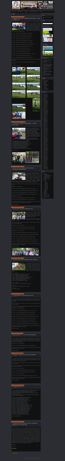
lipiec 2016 (44, 132)
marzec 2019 (45, 107)
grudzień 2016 (45, 128)
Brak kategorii (45, 81)
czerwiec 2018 (45, 114)
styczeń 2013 (45, 165)
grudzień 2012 (45, 166)
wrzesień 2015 (45, 140)
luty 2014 (44, 155)
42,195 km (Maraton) (46, 196)
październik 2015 (45, 139)
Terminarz (45, 193)
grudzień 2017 (45, 118)
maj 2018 (44, 115)
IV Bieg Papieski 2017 (18, 386)
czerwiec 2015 (45, 142)
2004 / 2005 (46, 188)
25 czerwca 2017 (22, 207)
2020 (45, 180)
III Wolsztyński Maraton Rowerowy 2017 (22, 208)
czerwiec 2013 (45, 161)
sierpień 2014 (45, 150)
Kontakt (40, 11)
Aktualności (13, 11)
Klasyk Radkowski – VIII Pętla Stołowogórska (24, 334)
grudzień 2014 (45, 147)
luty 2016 (44, 136)
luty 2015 (44, 145)
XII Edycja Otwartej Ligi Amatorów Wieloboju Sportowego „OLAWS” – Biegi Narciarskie (47, 72)
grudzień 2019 (45, 100)
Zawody (44, 83)
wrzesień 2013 (45, 159)
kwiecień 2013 (45, 163)
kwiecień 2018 (45, 116)
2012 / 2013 (46, 182)
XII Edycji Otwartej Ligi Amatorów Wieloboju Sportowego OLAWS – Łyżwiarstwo (47, 69)
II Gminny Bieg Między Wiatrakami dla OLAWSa (24, 259)
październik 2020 (45, 97)
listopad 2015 (45, 138)
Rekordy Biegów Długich (34, 11)
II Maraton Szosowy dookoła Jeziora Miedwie (24, 354)
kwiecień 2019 (45, 106)
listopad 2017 (45, 119)
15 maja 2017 (21, 353)
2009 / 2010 (46, 184)
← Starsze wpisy (14, 453)
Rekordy (45, 190)
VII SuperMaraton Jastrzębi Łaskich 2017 (23, 295)
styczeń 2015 (45, 146)
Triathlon (45, 89)
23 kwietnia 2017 (22, 421)
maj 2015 (44, 143)
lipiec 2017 (44, 122)
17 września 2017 (22, 166)
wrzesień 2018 (45, 112)
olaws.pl (31, 458)
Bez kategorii (45, 80)
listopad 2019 (45, 101)
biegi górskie (45, 85)
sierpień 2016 (45, 131)
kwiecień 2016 (45, 134)
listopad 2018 (45, 110)
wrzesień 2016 (45, 130)
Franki (17, 166)
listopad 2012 (45, 167)
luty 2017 (44, 126)
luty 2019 (44, 108)
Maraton (45, 87)
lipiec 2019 (44, 104)
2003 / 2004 (46, 189)
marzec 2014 (45, 154)
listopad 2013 (45, 157)
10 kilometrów (45, 84)
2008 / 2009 (46, 185)
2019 (45, 181)
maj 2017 (44, 124)
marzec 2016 (45, 135)
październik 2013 (45, 158)
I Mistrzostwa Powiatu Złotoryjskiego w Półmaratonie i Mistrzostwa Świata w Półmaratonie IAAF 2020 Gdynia (48, 65)
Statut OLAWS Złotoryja (47, 176)
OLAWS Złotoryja (20, 11)
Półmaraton (45, 88)
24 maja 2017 (21, 333)
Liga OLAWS (26, 11)
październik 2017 (45, 120)
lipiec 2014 (44, 151)
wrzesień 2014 (45, 149)
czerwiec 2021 (45, 95)
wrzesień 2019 (45, 102)
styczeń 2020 (45, 99)
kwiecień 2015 (45, 144)
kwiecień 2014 (45, 153)
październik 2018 (45, 111)
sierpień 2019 (45, 103)
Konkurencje (45, 192)
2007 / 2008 (46, 186)
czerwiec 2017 (45, 123)
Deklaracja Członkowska (47, 177)
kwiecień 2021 (45, 96)
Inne (16, 20)
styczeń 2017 (45, 127)
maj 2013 (44, 162)
